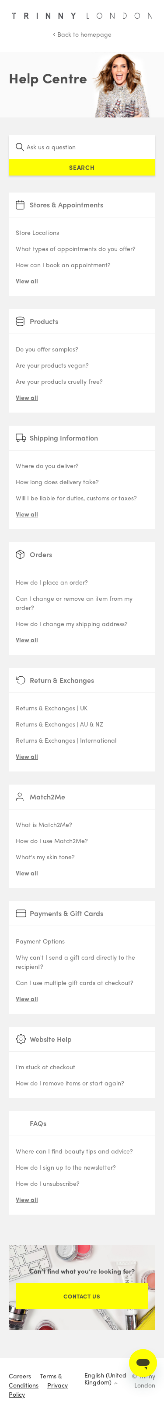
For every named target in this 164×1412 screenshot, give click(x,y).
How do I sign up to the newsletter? (66, 1167)
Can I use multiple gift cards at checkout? (74, 982)
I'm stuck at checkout (45, 1066)
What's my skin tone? (45, 856)
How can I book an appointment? (63, 264)
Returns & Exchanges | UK (51, 707)
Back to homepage (82, 33)
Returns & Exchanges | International (66, 740)
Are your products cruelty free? (59, 381)
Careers (20, 1375)
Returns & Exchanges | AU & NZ (59, 724)
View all (27, 280)
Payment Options (40, 941)
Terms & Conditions (35, 1380)
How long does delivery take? (57, 481)
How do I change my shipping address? (72, 623)
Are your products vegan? (52, 365)
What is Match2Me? (44, 824)
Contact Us (82, 1296)
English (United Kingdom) (105, 1378)
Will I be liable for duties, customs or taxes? (76, 497)
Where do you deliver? (47, 465)
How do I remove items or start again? (70, 1082)
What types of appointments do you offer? (76, 248)
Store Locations (37, 232)
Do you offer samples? (47, 348)
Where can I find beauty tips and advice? (74, 1151)
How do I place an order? (52, 582)
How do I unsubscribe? (48, 1183)
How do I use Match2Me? (52, 840)
